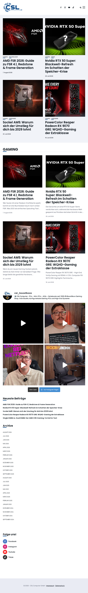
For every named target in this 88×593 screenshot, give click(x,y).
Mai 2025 (6, 489)
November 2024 (8, 512)
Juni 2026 (6, 440)
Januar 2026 (7, 459)
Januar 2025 (7, 504)
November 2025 (8, 466)
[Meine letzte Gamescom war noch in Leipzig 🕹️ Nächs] (23, 323)
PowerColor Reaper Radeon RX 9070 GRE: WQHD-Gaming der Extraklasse (60, 127)
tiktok (10, 557)
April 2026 (6, 447)
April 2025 (6, 493)
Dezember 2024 (8, 508)
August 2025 (7, 478)
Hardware (12, 118)
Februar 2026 (7, 455)
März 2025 (6, 497)
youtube (11, 552)
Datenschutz (60, 586)
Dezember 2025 (8, 463)
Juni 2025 (6, 485)
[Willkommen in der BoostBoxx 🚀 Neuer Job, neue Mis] (65, 365)
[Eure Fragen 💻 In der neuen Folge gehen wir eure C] (65, 323)
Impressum (50, 586)
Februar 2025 (7, 500)
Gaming (5, 56)
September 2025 (8, 474)
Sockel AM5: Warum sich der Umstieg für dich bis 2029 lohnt (18, 126)
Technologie (13, 56)
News (53, 56)
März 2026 (6, 451)
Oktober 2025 (7, 470)
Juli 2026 (6, 436)
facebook (12, 541)
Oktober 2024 (7, 516)
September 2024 (8, 519)
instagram (12, 546)
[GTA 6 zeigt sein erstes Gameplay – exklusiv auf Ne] (23, 365)
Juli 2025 (6, 482)
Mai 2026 (6, 444)
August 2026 (7, 432)
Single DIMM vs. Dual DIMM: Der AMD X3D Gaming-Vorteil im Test (30, 418)
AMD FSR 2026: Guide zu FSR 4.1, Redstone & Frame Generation (18, 64)
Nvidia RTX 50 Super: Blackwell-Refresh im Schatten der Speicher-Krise (60, 66)
